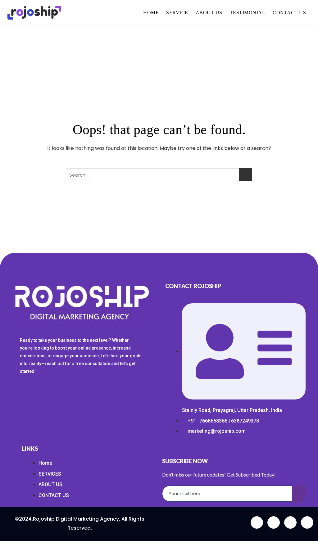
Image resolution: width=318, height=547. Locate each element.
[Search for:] (159, 174)
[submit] (299, 494)
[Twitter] (273, 522)
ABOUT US (209, 12)
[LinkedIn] (290, 522)
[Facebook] (257, 522)
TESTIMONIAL (248, 12)
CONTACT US (289, 12)
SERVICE (177, 12)
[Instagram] (307, 522)
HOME (151, 12)
